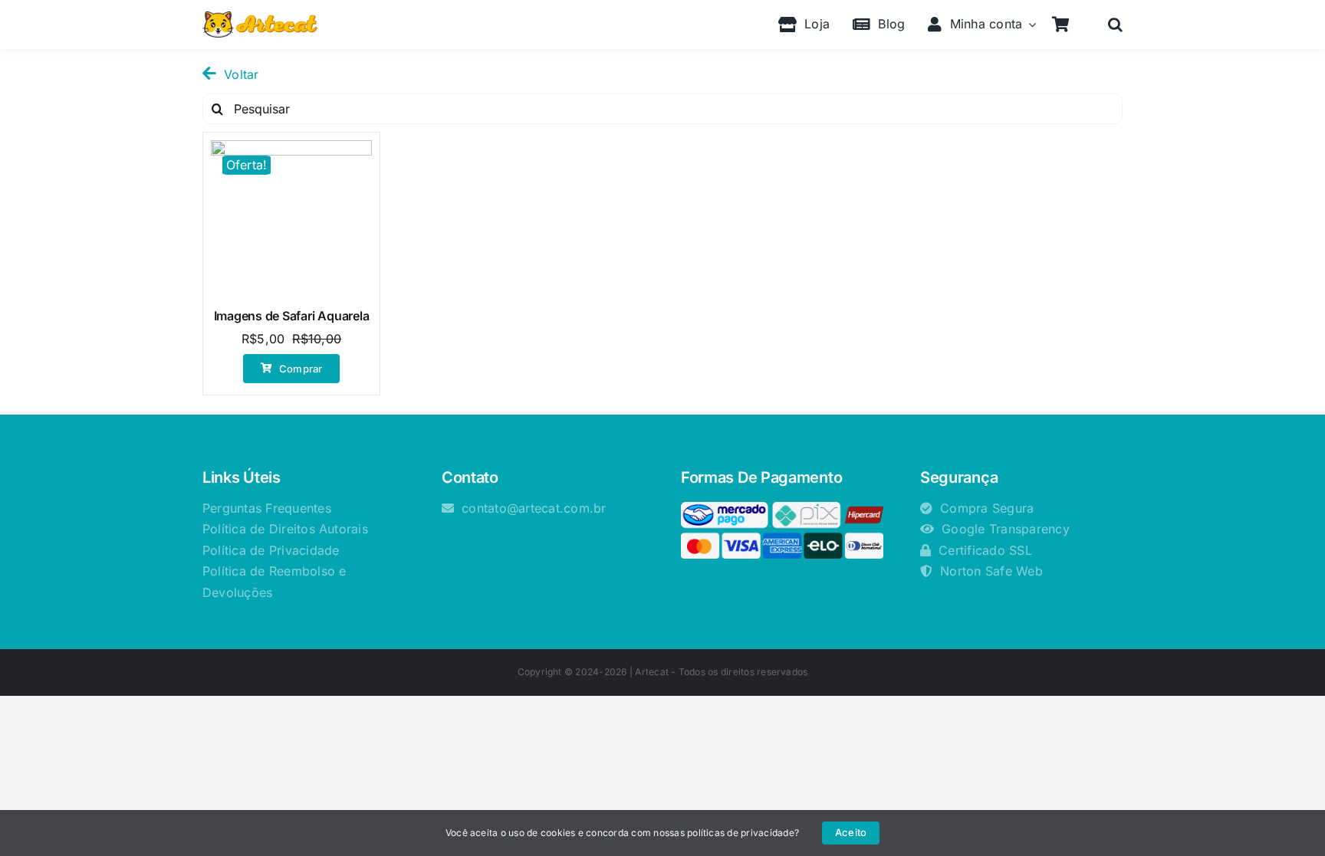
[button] (1115, 24)
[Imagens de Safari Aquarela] (291, 220)
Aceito (850, 832)
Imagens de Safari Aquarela (292, 315)
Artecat (652, 671)
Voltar (241, 74)
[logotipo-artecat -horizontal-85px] (259, 17)
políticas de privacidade (740, 832)
